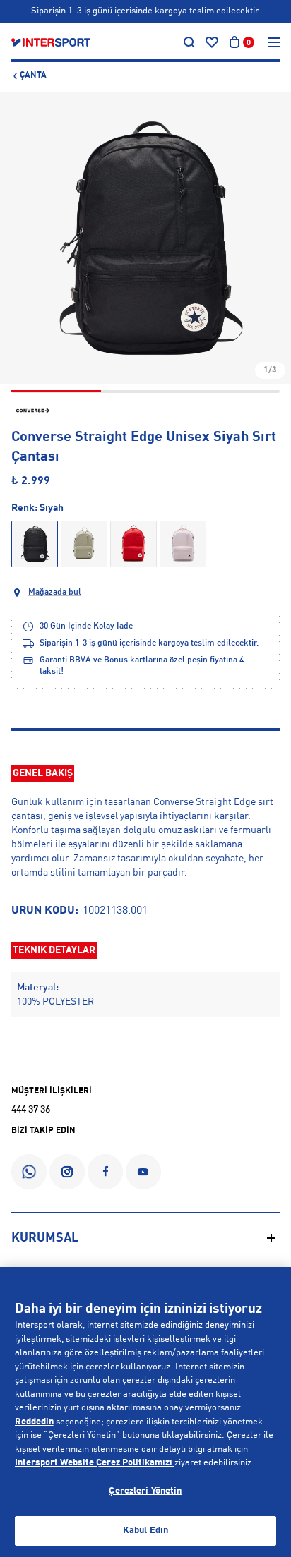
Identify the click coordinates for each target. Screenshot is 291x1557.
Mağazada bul (54, 592)
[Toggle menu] (274, 42)
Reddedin (34, 1421)
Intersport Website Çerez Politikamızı (94, 1462)
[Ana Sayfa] (50, 42)
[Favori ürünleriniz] (211, 42)
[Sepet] (234, 42)
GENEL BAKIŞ (43, 773)
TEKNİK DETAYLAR (54, 950)
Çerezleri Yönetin (145, 1491)
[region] (145, 1412)
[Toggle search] (189, 42)
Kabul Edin (145, 1530)
